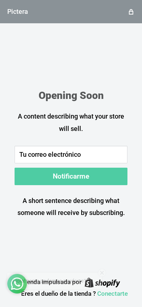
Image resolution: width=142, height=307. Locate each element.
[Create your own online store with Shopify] (102, 282)
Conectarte (112, 293)
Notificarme (71, 176)
